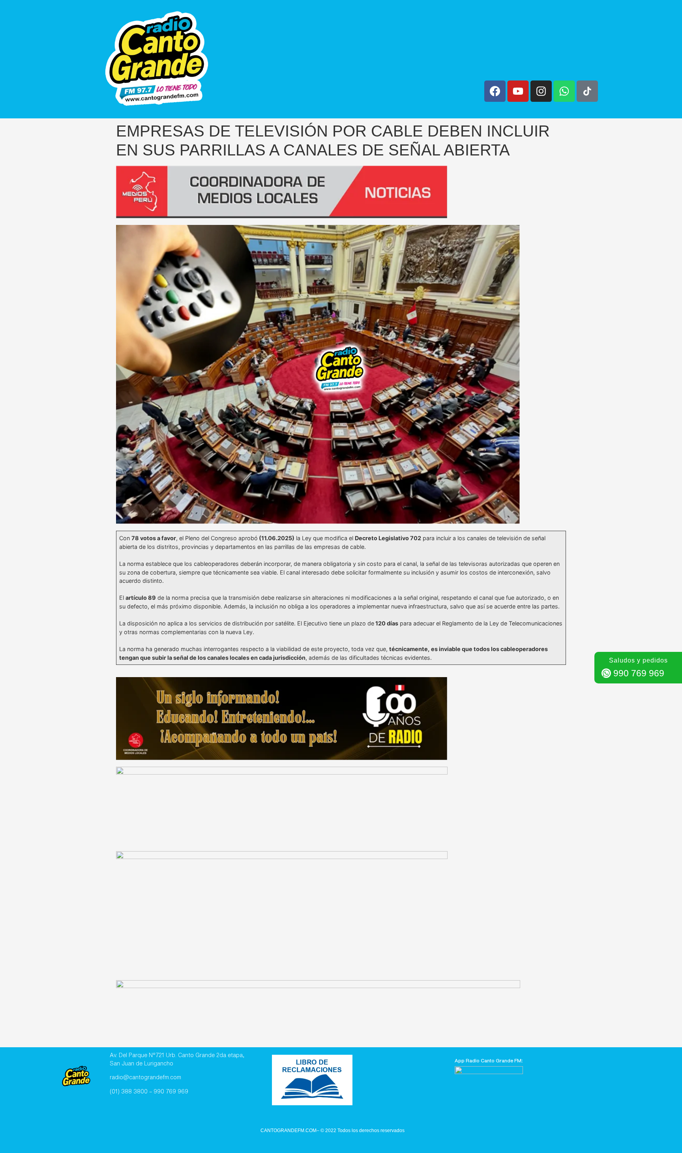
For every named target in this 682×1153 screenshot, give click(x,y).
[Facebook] (495, 91)
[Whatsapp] (564, 91)
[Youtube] (517, 91)
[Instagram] (541, 91)
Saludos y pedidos (638, 660)
